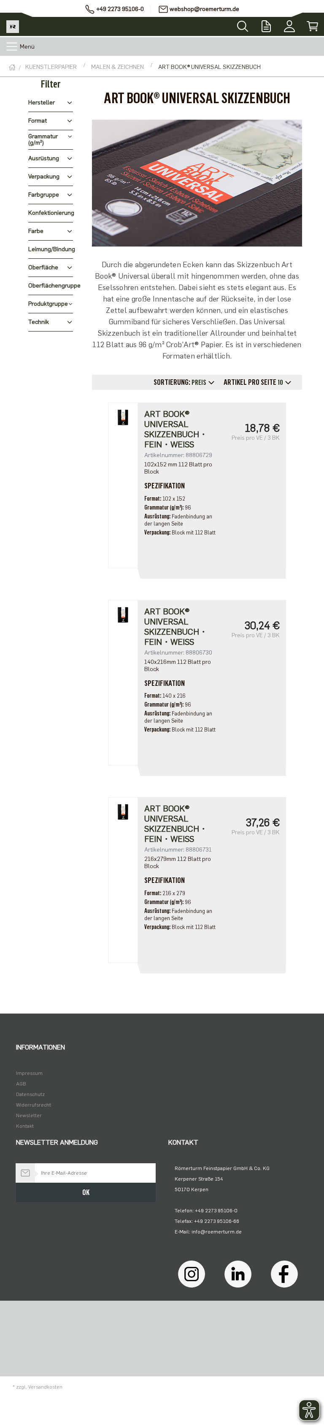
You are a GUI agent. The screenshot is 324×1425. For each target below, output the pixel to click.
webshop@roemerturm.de (204, 9)
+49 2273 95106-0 (120, 9)
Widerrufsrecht (33, 1105)
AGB (21, 1084)
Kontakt (25, 1126)
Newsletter (29, 1115)
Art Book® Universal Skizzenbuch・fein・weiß (176, 429)
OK (85, 1192)
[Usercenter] (289, 24)
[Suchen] (242, 24)
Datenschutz (30, 1094)
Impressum (29, 1073)
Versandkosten (45, 1387)
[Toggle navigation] (12, 46)
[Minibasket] (312, 24)
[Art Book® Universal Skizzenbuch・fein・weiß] (123, 417)
